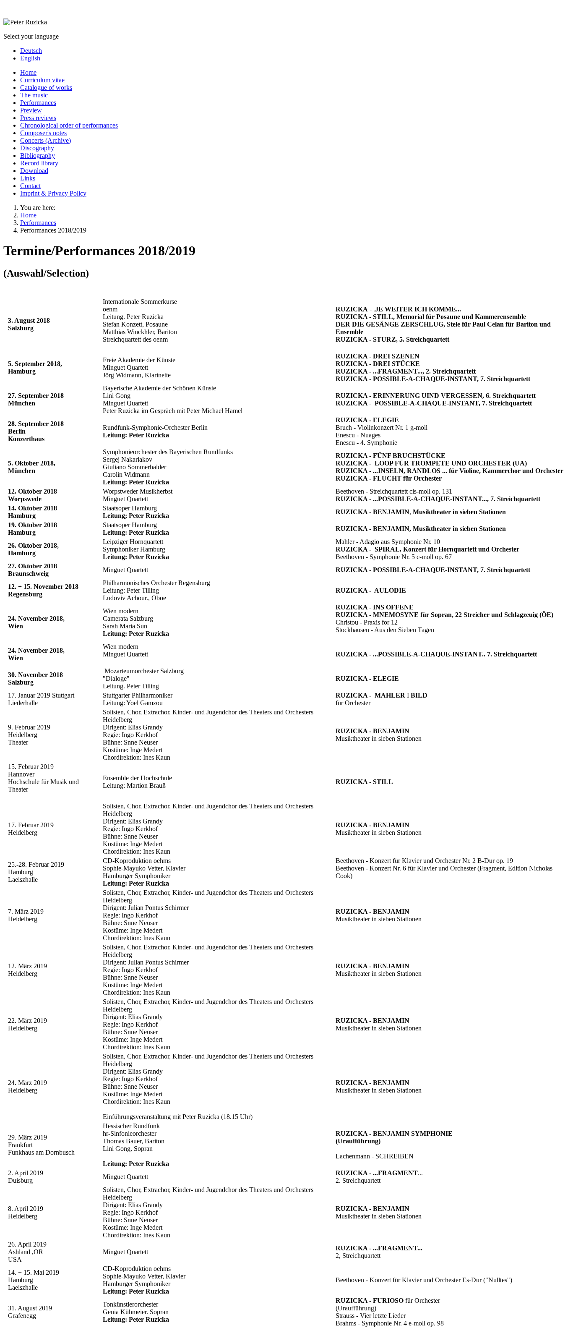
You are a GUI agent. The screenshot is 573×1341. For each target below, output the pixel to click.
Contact (30, 185)
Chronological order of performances (69, 125)
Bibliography (37, 155)
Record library (39, 163)
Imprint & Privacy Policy (53, 193)
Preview (31, 110)
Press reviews (38, 117)
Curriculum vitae (42, 80)
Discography (37, 148)
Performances (38, 102)
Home (28, 72)
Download (34, 170)
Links (27, 178)
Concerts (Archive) (45, 140)
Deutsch (31, 50)
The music (34, 95)
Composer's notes (43, 132)
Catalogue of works (46, 87)
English (30, 58)
